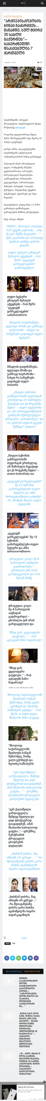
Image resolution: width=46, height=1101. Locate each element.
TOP (13, 943)
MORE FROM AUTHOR (32, 972)
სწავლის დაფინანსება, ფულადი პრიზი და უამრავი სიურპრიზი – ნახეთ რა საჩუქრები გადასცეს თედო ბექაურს (24, 330)
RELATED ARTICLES (14, 972)
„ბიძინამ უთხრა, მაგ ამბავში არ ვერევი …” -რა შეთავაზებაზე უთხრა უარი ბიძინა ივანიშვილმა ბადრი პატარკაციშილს (24, 861)
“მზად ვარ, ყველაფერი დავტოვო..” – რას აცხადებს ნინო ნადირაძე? (24, 636)
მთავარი (6, 9)
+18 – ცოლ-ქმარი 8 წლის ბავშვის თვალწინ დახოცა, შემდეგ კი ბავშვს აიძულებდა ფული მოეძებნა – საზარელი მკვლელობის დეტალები (29, 1063)
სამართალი (15, 9)
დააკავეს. (20, 127)
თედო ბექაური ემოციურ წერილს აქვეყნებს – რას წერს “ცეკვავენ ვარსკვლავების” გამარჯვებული (24, 260)
